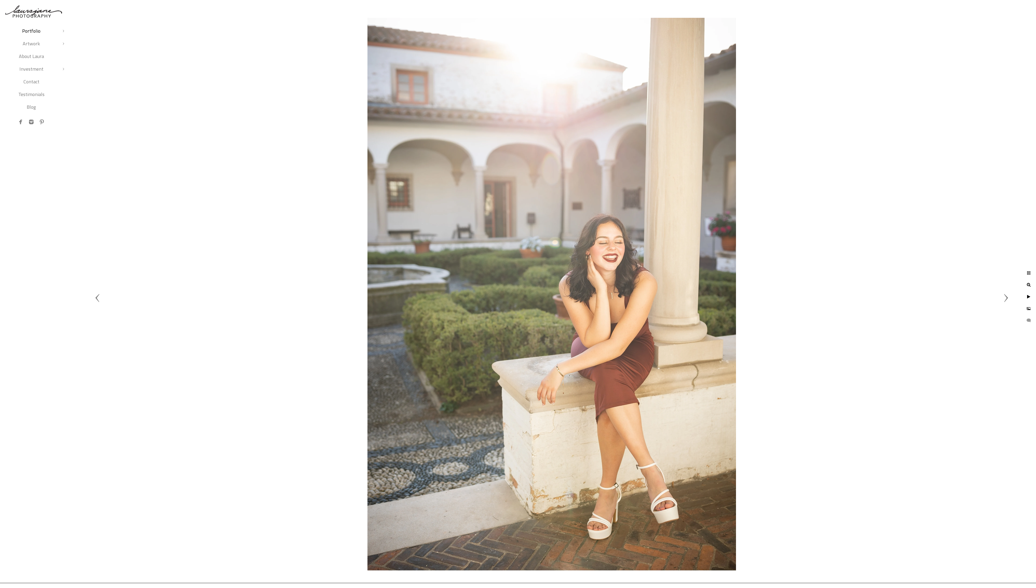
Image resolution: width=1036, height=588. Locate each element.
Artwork (31, 43)
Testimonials (31, 94)
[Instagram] (31, 122)
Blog (31, 107)
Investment (31, 69)
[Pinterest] (41, 122)
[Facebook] (20, 122)
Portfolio (31, 31)
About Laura (31, 56)
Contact (31, 81)
